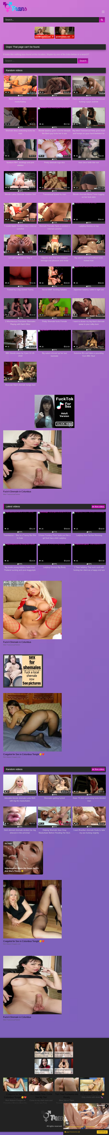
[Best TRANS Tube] (54, 7)
